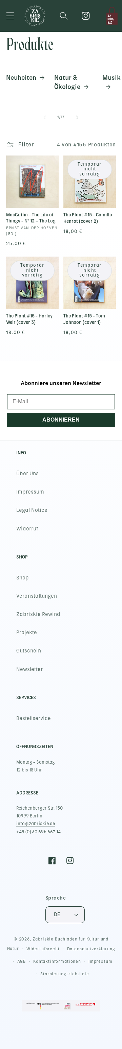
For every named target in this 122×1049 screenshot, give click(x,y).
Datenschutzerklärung (91, 949)
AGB (21, 961)
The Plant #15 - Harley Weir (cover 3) (29, 319)
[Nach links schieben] (44, 117)
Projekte (26, 632)
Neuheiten (21, 77)
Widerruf (27, 529)
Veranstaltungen (36, 596)
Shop (22, 578)
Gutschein (28, 651)
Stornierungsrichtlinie (64, 974)
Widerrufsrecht (43, 949)
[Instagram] (86, 16)
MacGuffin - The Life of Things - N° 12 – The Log (31, 218)
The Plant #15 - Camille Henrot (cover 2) (87, 218)
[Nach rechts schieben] (77, 117)
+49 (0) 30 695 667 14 (38, 831)
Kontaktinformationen (57, 961)
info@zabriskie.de (35, 823)
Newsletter (29, 669)
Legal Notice (31, 510)
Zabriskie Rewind (38, 614)
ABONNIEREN (61, 420)
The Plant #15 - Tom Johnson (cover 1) (84, 319)
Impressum (30, 492)
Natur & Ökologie (67, 82)
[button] (10, 16)
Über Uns (27, 474)
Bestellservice (33, 718)
